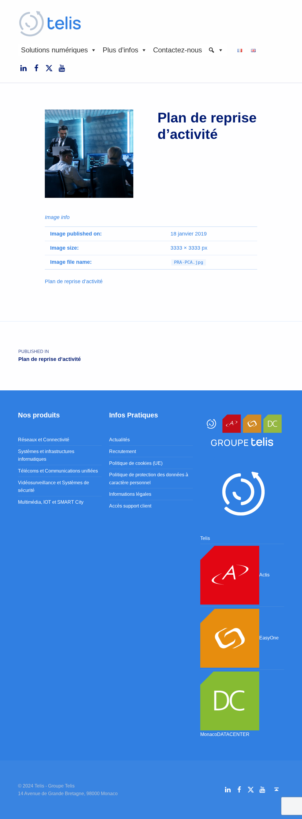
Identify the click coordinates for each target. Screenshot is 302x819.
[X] (49, 68)
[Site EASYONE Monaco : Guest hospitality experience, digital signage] (229, 637)
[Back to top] (276, 789)
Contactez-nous (177, 50)
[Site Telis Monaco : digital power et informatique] (242, 492)
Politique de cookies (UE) (136, 463)
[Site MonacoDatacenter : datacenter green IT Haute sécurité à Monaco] (229, 700)
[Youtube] (62, 68)
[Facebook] (36, 68)
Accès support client (130, 505)
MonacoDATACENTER (225, 734)
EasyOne (269, 637)
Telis (205, 538)
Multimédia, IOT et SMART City (50, 502)
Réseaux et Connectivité (43, 439)
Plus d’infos (120, 50)
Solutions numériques (54, 50)
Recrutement (122, 451)
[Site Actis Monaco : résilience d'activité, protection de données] (229, 575)
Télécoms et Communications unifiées (58, 470)
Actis (264, 575)
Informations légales (130, 494)
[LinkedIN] (23, 68)
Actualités (119, 439)
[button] (216, 50)
